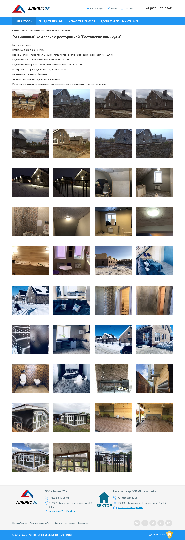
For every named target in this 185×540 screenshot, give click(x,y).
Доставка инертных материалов (119, 21)
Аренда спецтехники (51, 21)
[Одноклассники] (160, 523)
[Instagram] (168, 523)
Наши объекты (24, 21)
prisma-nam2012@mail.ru (62, 511)
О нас (114, 8)
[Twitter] (152, 523)
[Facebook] (144, 523)
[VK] (137, 523)
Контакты (129, 8)
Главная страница (19, 30)
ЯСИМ (162, 534)
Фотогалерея (96, 8)
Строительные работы (82, 21)
